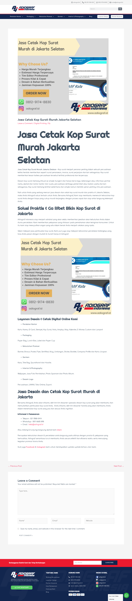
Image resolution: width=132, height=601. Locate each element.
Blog (90, 16)
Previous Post (15, 466)
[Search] (120, 8)
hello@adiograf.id (36, 424)
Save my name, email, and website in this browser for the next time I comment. (52, 529)
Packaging (30, 16)
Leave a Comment (25, 123)
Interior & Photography (76, 16)
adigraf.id (102, 577)
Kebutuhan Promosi (45, 16)
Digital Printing (40, 123)
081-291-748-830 (104, 586)
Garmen (60, 16)
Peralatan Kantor (15, 16)
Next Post (119, 466)
